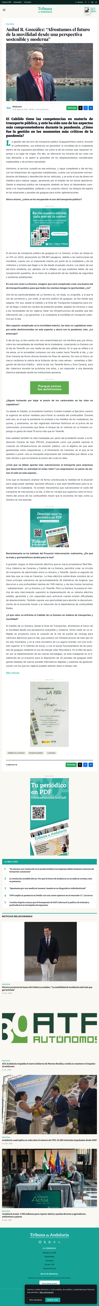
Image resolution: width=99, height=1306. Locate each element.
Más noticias (12, 672)
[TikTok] (96, 2)
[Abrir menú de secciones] (4, 10)
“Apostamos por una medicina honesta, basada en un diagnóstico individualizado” (47, 888)
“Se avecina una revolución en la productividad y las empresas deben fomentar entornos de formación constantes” (51, 870)
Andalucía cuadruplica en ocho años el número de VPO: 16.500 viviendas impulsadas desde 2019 (49, 1140)
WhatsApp (72, 108)
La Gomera (51, 753)
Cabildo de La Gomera (16, 753)
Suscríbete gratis (49, 1283)
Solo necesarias (35, 1300)
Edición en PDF (49, 1253)
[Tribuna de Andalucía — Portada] (45, 10)
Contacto (27, 2)
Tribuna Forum (49, 1268)
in (91, 108)
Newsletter (18, 2)
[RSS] (59, 1242)
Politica (10, 24)
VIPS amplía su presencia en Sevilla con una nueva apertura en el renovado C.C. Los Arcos (51, 895)
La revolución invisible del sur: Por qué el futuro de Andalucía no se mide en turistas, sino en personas (50, 880)
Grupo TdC (49, 1264)
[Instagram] (92, 2)
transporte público (36, 753)
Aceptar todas (52, 1300)
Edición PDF (6, 2)
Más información (46, 1292)
